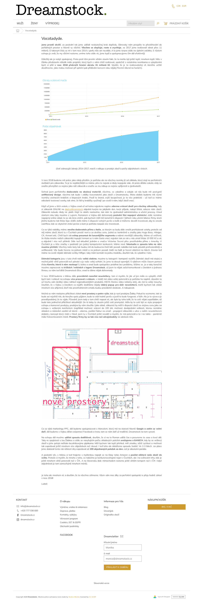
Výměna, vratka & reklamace (73, 507)
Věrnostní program (69, 518)
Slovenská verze (101, 583)
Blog (106, 507)
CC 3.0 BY (92, 597)
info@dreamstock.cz (30, 506)
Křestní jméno (110, 542)
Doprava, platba (67, 511)
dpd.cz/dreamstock (74, 209)
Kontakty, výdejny (68, 514)
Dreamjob (108, 511)
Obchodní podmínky (69, 526)
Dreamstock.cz (28, 515)
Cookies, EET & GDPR (70, 522)
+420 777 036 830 (29, 510)
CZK (179, 6)
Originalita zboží (111, 514)
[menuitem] (20, 24)
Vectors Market (74, 597)
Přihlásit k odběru (117, 567)
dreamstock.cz (27, 519)
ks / (167, 506)
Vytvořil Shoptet (164, 597)
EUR (184, 6)
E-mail (107, 553)
